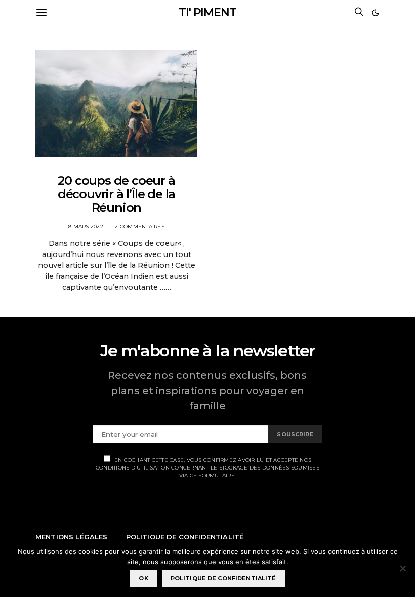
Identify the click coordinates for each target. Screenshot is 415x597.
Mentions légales (71, 537)
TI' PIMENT (207, 12)
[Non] (402, 568)
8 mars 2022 (85, 226)
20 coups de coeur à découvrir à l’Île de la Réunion (116, 194)
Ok (143, 578)
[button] (375, 13)
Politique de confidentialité (185, 537)
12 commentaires (138, 226)
